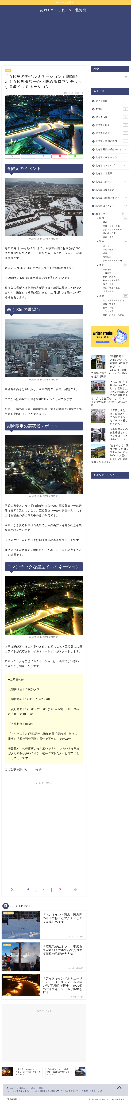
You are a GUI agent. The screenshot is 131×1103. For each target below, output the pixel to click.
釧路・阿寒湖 (109, 277)
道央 (113, 241)
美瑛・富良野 (109, 304)
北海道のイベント (111, 206)
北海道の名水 (111, 133)
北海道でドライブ (111, 165)
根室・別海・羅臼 (111, 280)
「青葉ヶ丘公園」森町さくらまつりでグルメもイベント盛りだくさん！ (119, 417)
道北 (113, 296)
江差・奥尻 (108, 237)
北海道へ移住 (111, 117)
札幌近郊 (107, 257)
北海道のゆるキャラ (111, 157)
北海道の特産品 (111, 173)
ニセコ (106, 246)
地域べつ (111, 214)
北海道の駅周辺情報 (111, 141)
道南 (113, 218)
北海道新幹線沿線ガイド (111, 149)
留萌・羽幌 (108, 308)
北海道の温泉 (111, 125)
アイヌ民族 (111, 101)
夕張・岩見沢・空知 (112, 260)
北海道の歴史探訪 (111, 190)
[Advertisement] (65, 38)
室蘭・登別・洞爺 (111, 226)
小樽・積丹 (108, 250)
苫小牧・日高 (109, 233)
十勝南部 (107, 273)
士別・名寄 (108, 311)
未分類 (111, 109)
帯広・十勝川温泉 (111, 288)
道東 (113, 265)
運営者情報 (12, 1099)
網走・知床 (108, 284)
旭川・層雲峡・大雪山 (113, 300)
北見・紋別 (108, 291)
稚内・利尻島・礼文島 (113, 315)
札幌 (105, 253)
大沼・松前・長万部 (112, 230)
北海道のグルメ (111, 181)
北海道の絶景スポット (111, 198)
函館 (8, 70)
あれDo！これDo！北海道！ (65, 10)
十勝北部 (107, 270)
